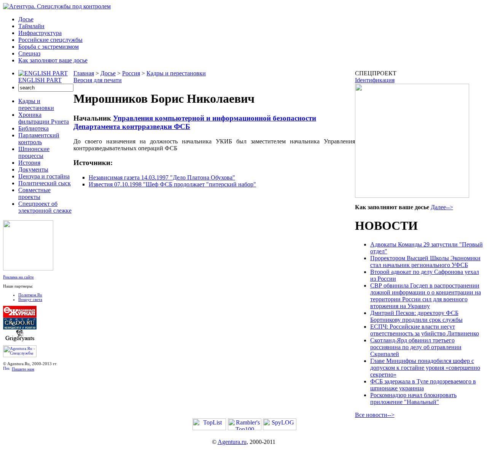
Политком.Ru (30, 295)
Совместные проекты (34, 193)
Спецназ (29, 53)
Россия (131, 73)
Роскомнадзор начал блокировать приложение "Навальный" (413, 398)
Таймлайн (31, 26)
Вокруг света (30, 299)
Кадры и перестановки (36, 104)
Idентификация (375, 80)
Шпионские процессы (33, 152)
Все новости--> (375, 415)
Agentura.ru (232, 442)
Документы (33, 169)
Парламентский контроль (38, 138)
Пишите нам (23, 369)
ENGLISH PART (40, 80)
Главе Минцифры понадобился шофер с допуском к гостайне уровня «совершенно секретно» (425, 368)
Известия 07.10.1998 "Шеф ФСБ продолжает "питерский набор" (172, 184)
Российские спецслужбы (50, 40)
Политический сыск (44, 183)
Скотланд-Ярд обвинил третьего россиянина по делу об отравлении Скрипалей (416, 347)
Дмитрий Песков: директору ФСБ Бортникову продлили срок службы (416, 316)
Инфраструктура (40, 33)
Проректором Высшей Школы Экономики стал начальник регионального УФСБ (425, 261)
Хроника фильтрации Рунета (43, 118)
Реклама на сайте (18, 277)
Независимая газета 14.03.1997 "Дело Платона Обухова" (162, 177)
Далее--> (442, 207)
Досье (25, 19)
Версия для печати (97, 80)
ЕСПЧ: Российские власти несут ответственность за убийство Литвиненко (424, 330)
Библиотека (33, 128)
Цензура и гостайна (44, 176)
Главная (83, 73)
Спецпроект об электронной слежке (45, 207)
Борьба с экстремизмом (48, 46)
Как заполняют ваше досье (53, 60)
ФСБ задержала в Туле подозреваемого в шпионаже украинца (423, 384)
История (29, 162)
